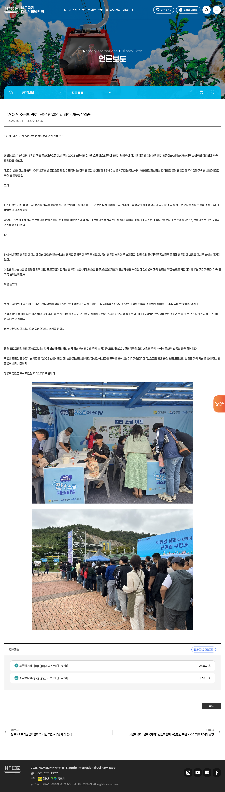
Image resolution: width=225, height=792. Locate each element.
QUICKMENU (219, 404)
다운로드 (202, 665)
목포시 (58, 778)
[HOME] (10, 92)
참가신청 (115, 10)
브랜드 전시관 (87, 10)
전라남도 (43, 779)
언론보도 (75, 92)
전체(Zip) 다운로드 (203, 649)
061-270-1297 (47, 773)
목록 (211, 706)
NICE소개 (70, 10)
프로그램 (103, 10)
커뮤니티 (128, 10)
